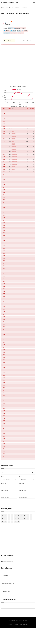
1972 (4, 225)
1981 (4, 202)
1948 (4, 286)
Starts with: (3, 483)
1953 (4, 273)
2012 (4, 123)
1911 (4, 380)
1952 (4, 276)
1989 (4, 182)
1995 (4, 166)
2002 (4, 149)
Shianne (14, 33)
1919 (4, 360)
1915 (4, 370)
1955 (4, 268)
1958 (4, 260)
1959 (4, 258)
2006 (4, 139)
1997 (4, 161)
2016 (4, 113)
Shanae (7, 30)
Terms (21, 624)
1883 (4, 451)
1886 (4, 443)
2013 (4, 121)
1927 (4, 339)
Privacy (16, 624)
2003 (4, 146)
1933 (4, 324)
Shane (14, 30)
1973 (4, 222)
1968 (4, 235)
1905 (4, 395)
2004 (4, 144)
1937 (4, 314)
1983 (4, 197)
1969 (4, 233)
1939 (4, 309)
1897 (4, 415)
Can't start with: (4, 490)
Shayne (7, 33)
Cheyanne (17, 28)
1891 (4, 431)
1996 (4, 164)
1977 (4, 212)
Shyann (21, 33)
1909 (4, 385)
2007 (4, 136)
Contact (26, 624)
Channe (10, 28)
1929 (4, 334)
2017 (4, 111)
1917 (4, 365)
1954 (4, 271)
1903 (4, 400)
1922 (4, 352)
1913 (4, 375)
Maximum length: (23, 497)
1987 (4, 187)
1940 (4, 306)
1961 (4, 253)
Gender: (3, 476)
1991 (4, 177)
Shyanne (6, 22)
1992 (4, 174)
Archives (10, 624)
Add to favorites (28, 40)
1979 (4, 207)
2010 (4, 128)
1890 (4, 433)
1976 (4, 215)
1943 (4, 299)
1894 (4, 423)
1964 (4, 245)
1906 (4, 393)
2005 (4, 141)
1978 (4, 210)
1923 (4, 349)
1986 (4, 189)
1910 (4, 382)
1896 (4, 418)
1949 (4, 283)
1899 (4, 410)
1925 (4, 344)
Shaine (23, 28)
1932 (4, 327)
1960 (4, 255)
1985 (4, 192)
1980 (4, 205)
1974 (4, 220)
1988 (4, 184)
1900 (4, 408)
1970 (4, 230)
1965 (4, 243)
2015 (4, 116)
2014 (4, 118)
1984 (4, 194)
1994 (4, 169)
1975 (4, 217)
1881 (4, 456)
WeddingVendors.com (9, 2)
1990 (4, 179)
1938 (4, 311)
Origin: (20, 476)
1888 (4, 438)
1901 (4, 405)
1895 (4, 421)
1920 (4, 357)
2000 (4, 154)
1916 (4, 367)
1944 (4, 296)
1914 (4, 372)
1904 (4, 398)
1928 (4, 337)
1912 (4, 377)
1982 (4, 200)
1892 (4, 428)
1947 (4, 288)
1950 (4, 281)
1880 (4, 459)
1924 (4, 347)
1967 (4, 238)
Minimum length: (5, 497)
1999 (4, 156)
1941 (4, 304)
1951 (4, 278)
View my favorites (8, 561)
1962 (4, 250)
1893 (4, 426)
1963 (4, 248)
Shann (18, 30)
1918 (4, 362)
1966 (4, 240)
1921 (4, 354)
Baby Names (9, 7)
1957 (4, 263)
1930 (4, 332)
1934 (4, 321)
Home (2, 7)
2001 (4, 151)
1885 (4, 446)
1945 (4, 294)
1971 (4, 227)
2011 (4, 126)
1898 (4, 413)
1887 (4, 441)
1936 (4, 316)
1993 (4, 172)
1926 (4, 342)
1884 (4, 448)
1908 (4, 388)
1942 (4, 301)
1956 (4, 266)
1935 (4, 319)
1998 (4, 159)
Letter (16, 7)
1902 (4, 403)
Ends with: (21, 483)
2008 (4, 133)
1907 (4, 390)
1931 (4, 329)
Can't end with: (22, 490)
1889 (4, 436)
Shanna (25, 30)
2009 (4, 131)
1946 (4, 291)
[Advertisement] (18, 65)
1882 (4, 454)
